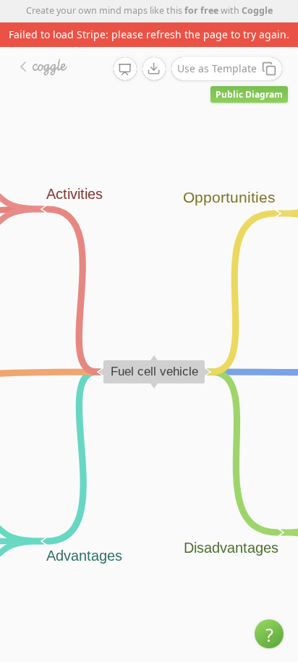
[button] (269, 633)
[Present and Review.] (125, 69)
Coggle (257, 10)
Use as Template (217, 68)
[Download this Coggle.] (154, 68)
